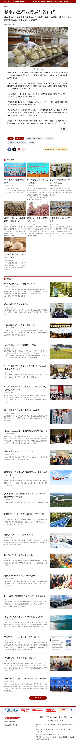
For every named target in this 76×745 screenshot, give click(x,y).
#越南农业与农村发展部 (34, 138)
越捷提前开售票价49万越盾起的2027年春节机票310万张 (26, 473)
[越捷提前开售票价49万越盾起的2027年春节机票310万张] (61, 477)
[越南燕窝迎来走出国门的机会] (61, 208)
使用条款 (49, 717)
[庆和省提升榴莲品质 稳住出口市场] (61, 289)
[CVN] (10, 710)
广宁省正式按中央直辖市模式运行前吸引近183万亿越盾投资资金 (25, 388)
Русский (66, 1)
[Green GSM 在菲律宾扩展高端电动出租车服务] (61, 602)
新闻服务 (50, 720)
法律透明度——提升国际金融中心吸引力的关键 (25, 678)
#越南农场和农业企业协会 (17, 142)
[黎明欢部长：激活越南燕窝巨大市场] (15, 244)
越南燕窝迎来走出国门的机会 (60, 219)
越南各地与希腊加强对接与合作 (18, 451)
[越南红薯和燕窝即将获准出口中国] (38, 208)
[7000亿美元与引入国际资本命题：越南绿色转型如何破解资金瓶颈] (61, 499)
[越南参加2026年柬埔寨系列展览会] (61, 581)
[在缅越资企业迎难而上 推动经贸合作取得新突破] (61, 436)
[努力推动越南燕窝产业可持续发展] (38, 170)
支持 (60, 717)
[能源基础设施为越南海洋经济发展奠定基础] (61, 622)
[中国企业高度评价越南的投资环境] (61, 330)
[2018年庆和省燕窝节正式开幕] (15, 170)
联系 (61, 720)
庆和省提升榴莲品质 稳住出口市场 (19, 283)
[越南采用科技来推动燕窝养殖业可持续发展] (15, 208)
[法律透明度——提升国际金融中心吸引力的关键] (61, 684)
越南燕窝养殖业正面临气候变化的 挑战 (60, 181)
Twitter (14, 149)
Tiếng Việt (35, 1)
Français (49, 1)
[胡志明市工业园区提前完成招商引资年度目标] (61, 520)
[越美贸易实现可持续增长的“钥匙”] (61, 540)
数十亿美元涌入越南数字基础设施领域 (21, 410)
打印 (19, 149)
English (43, 1)
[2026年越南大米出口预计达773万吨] (61, 351)
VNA (70, 717)
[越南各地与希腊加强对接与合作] (61, 457)
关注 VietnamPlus (51, 149)
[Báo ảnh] (37, 710)
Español (56, 1)
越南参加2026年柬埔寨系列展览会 (19, 575)
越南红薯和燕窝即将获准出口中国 (37, 219)
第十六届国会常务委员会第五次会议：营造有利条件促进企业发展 (25, 367)
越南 (32, 142)
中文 (61, 1)
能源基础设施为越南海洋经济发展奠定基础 (23, 616)
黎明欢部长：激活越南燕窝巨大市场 (15, 256)
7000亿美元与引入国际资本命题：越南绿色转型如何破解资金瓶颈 (25, 495)
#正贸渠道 (49, 138)
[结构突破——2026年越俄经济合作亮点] (61, 643)
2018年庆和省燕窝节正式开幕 (15, 181)
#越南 (11, 138)
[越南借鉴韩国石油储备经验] (61, 310)
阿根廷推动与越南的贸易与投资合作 (20, 658)
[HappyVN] (49, 710)
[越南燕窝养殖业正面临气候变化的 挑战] (61, 170)
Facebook (9, 149)
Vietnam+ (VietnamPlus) (19, 1)
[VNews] (69, 710)
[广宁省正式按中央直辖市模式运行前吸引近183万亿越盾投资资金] (61, 392)
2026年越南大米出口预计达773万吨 (20, 345)
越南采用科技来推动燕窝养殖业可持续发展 (15, 219)
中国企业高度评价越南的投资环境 (19, 325)
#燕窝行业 (19, 138)
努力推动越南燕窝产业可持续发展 (37, 181)
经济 (6, 7)
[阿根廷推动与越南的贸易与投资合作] (61, 663)
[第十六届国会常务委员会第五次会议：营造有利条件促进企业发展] (61, 371)
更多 (9, 279)
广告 (56, 720)
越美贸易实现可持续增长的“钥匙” (19, 534)
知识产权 (42, 717)
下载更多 (38, 698)
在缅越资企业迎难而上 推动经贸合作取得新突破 (25, 431)
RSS (55, 717)
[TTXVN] (61, 710)
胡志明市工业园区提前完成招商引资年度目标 (24, 514)
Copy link (24, 149)
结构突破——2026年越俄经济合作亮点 (21, 637)
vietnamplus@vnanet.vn (51, 734)
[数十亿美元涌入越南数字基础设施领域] (61, 416)
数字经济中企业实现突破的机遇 (18, 555)
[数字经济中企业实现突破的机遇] (61, 561)
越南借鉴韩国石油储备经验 (16, 304)
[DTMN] (23, 710)
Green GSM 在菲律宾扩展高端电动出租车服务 (25, 596)
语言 (65, 717)
